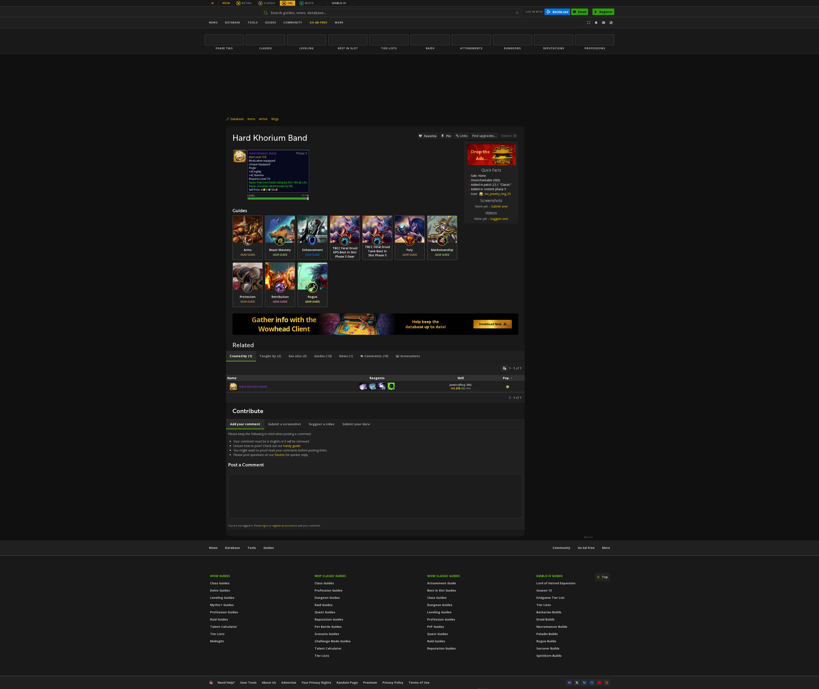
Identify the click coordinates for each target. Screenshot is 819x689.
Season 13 (544, 590)
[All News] (212, 3)
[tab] (241, 356)
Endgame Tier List (550, 598)
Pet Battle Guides (328, 627)
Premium (370, 682)
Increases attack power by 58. (275, 186)
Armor (263, 119)
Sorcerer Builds (547, 648)
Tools (251, 548)
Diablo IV (343, 3)
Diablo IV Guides (549, 576)
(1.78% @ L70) (298, 182)
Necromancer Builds (551, 627)
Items (251, 119)
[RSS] (607, 682)
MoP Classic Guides (330, 576)
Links (464, 136)
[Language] (611, 22)
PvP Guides (435, 627)
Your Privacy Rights (316, 682)
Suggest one (499, 219)
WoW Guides (220, 576)
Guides (270, 22)
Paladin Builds (547, 634)
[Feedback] (603, 22)
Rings (275, 119)
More (606, 548)
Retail (247, 3)
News (213, 22)
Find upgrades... (484, 136)
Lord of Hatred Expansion (555, 583)
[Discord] (569, 682)
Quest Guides (325, 612)
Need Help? (226, 682)
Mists (309, 3)
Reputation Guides (329, 619)
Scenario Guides (327, 634)
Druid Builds (545, 619)
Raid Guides (219, 619)
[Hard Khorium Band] (233, 387)
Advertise (288, 682)
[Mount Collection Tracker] (375, 324)
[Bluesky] (584, 682)
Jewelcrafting (457, 385)
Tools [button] (253, 22)
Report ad (588, 537)
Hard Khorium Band (253, 386)
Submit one (499, 206)
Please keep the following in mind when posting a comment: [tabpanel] (277, 479)
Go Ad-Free (318, 22)
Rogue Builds (546, 641)
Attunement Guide (441, 583)
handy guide (291, 446)
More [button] (339, 22)
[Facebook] (592, 682)
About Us (269, 682)
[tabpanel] (375, 382)
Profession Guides (224, 612)
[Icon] (239, 156)
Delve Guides (220, 590)
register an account (283, 525)
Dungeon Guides (327, 598)
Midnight (217, 641)
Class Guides (219, 583)
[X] (577, 682)
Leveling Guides (222, 598)
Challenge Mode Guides (333, 641)
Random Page (347, 682)
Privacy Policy (392, 682)
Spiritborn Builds (549, 656)
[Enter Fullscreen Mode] (588, 22)
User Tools (248, 682)
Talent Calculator (223, 627)
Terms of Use (419, 682)
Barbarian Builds (548, 612)
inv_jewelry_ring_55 (497, 194)
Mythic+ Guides (222, 605)
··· (320, 3)
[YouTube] (599, 682)
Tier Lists (217, 634)
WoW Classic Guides (443, 576)
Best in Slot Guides (441, 590)
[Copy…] (504, 368)
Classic (270, 3)
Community (292, 22)
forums (280, 455)
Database (232, 22)
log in (265, 525)
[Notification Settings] (596, 22)
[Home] (231, 11)
